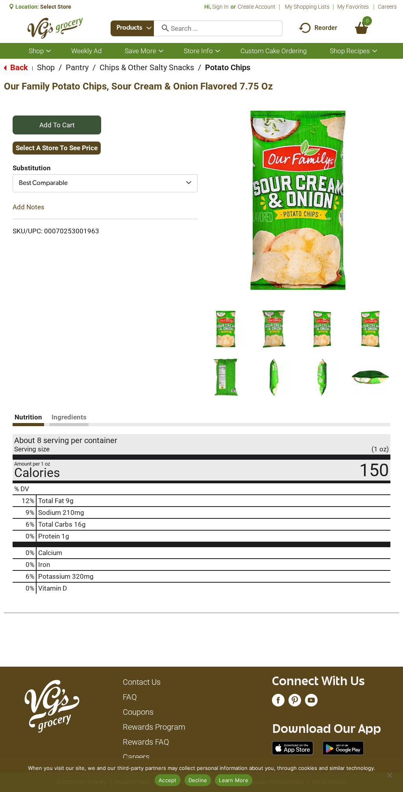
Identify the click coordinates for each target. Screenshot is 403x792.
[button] (225, 329)
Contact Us (142, 682)
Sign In (220, 7)
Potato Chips (227, 67)
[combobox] (132, 28)
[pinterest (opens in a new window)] (294, 702)
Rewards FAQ (146, 742)
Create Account (256, 7)
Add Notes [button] (28, 207)
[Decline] (389, 775)
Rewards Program (154, 727)
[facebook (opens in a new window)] (278, 702)
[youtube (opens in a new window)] (311, 702)
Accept (168, 780)
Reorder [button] (325, 28)
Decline (198, 780)
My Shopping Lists (307, 7)
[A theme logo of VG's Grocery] (55, 28)
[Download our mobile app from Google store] (343, 747)
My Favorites (353, 7)
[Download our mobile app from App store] (292, 747)
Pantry (77, 67)
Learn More (233, 780)
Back (18, 67)
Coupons (138, 712)
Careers (387, 7)
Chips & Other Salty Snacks (147, 67)
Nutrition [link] (28, 417)
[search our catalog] (162, 28)
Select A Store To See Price (57, 148)
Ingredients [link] (69, 417)
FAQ (130, 697)
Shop (46, 67)
